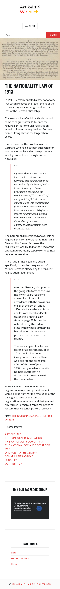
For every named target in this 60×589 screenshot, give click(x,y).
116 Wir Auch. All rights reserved (31, 584)
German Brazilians (20, 558)
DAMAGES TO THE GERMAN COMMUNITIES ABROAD (21, 454)
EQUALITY (11, 460)
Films (13, 552)
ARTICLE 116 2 (13, 434)
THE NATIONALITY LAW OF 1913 (24, 441)
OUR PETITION (13, 463)
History (15, 564)
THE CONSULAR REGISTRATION (23, 438)
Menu (32, 26)
